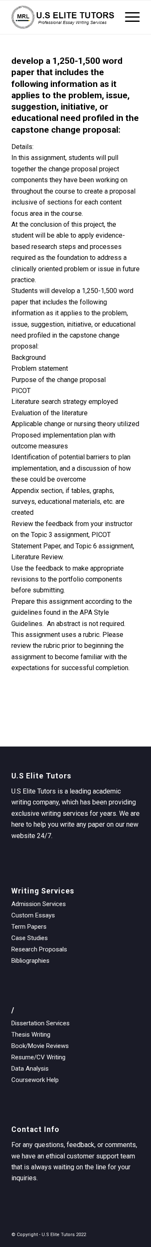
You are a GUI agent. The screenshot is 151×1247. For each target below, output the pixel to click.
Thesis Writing (30, 1034)
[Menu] (128, 17)
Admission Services (38, 904)
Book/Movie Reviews (40, 1046)
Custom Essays (33, 915)
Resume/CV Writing (38, 1057)
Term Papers (29, 926)
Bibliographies (30, 960)
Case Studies (29, 938)
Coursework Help (35, 1080)
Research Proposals (39, 949)
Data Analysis (30, 1068)
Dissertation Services (40, 1023)
